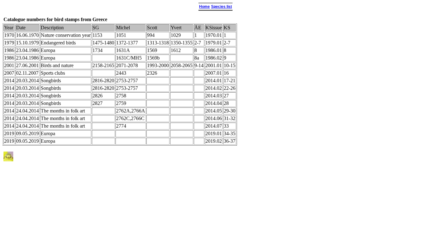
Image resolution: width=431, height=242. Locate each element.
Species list (221, 6)
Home (204, 6)
